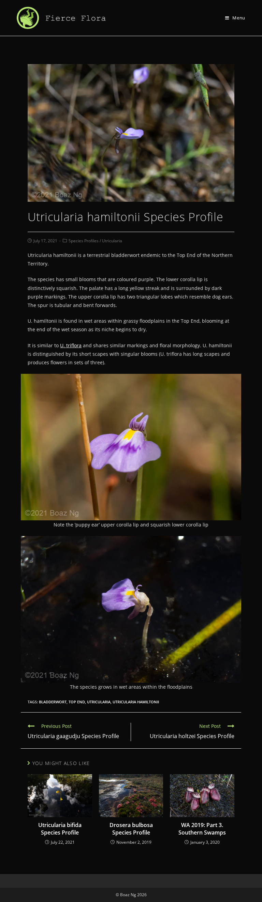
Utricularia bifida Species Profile (60, 828)
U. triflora (71, 345)
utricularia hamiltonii (136, 701)
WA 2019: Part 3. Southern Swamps (202, 828)
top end (77, 701)
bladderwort (53, 701)
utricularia (99, 701)
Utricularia (112, 241)
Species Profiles (84, 241)
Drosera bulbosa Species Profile (131, 828)
